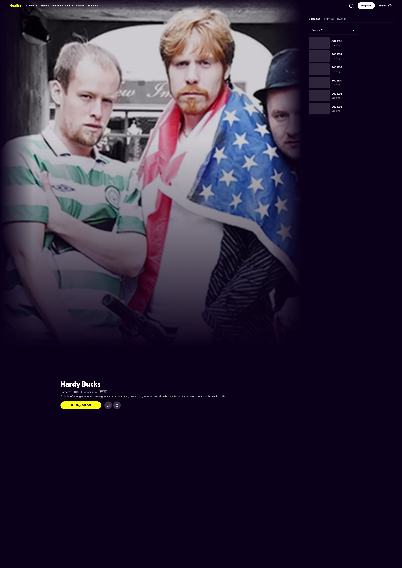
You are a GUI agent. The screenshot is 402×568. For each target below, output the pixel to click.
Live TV (69, 5)
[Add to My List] (108, 405)
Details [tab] (341, 19)
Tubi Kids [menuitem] (93, 5)
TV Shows (57, 5)
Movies (45, 5)
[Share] (117, 405)
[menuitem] (32, 6)
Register (366, 5)
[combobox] (333, 30)
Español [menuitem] (80, 5)
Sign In (382, 5)
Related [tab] (329, 19)
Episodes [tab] (314, 18)
